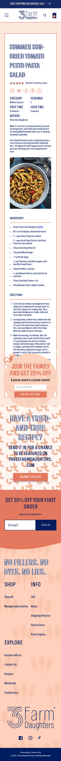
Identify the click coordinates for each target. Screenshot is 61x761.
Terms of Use (36, 753)
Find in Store (38, 625)
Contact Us (10, 664)
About (34, 606)
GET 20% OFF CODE (30, 394)
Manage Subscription (16, 606)
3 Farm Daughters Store (26, 756)
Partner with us (12, 655)
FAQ (33, 597)
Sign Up (45, 525)
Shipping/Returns (40, 615)
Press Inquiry (38, 634)
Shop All (8, 597)
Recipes (8, 674)
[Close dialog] (56, 352)
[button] (6, 15)
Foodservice (11, 692)
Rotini (40, 227)
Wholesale (10, 683)
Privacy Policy (25, 753)
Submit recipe (30, 477)
